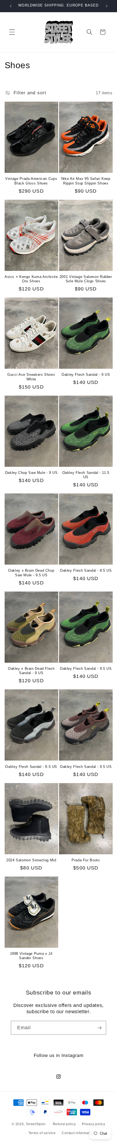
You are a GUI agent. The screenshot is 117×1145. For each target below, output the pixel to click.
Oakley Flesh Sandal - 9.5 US (86, 669)
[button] (12, 32)
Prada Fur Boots (86, 860)
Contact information (78, 1133)
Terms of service (42, 1133)
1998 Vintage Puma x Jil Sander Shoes (31, 956)
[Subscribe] (99, 1028)
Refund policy (64, 1124)
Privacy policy (93, 1124)
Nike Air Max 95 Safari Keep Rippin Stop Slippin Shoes (85, 181)
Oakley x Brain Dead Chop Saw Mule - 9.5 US (31, 573)
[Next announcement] (107, 6)
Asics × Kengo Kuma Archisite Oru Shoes (31, 279)
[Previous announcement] (11, 6)
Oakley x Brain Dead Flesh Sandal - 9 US (31, 671)
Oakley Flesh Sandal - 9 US (85, 375)
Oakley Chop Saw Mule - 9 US (31, 473)
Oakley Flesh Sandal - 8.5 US (86, 570)
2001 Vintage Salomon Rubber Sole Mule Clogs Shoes (86, 279)
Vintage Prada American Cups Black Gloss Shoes (31, 181)
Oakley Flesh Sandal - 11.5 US (85, 475)
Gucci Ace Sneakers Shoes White (31, 377)
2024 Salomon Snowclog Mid (31, 860)
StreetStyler (35, 1124)
